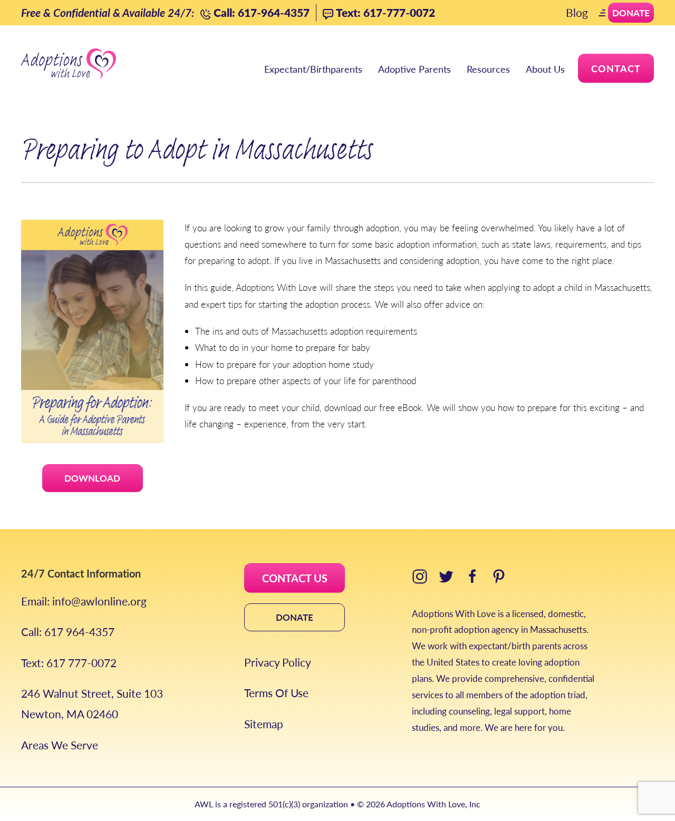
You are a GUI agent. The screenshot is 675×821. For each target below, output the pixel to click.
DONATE (294, 617)
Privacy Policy (277, 662)
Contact (616, 68)
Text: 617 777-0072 (69, 662)
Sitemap (263, 723)
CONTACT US (294, 578)
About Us (545, 68)
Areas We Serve (59, 744)
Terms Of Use (276, 692)
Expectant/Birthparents (313, 68)
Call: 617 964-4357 (67, 631)
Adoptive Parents (414, 68)
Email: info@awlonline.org (84, 601)
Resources (488, 68)
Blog (577, 12)
